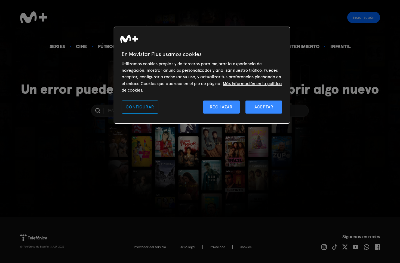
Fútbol (106, 46)
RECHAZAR (221, 106)
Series (57, 46)
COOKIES (245, 247)
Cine (81, 46)
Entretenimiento (297, 46)
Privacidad (217, 247)
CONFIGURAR (140, 106)
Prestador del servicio (150, 247)
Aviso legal (187, 247)
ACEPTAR (263, 106)
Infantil (340, 46)
